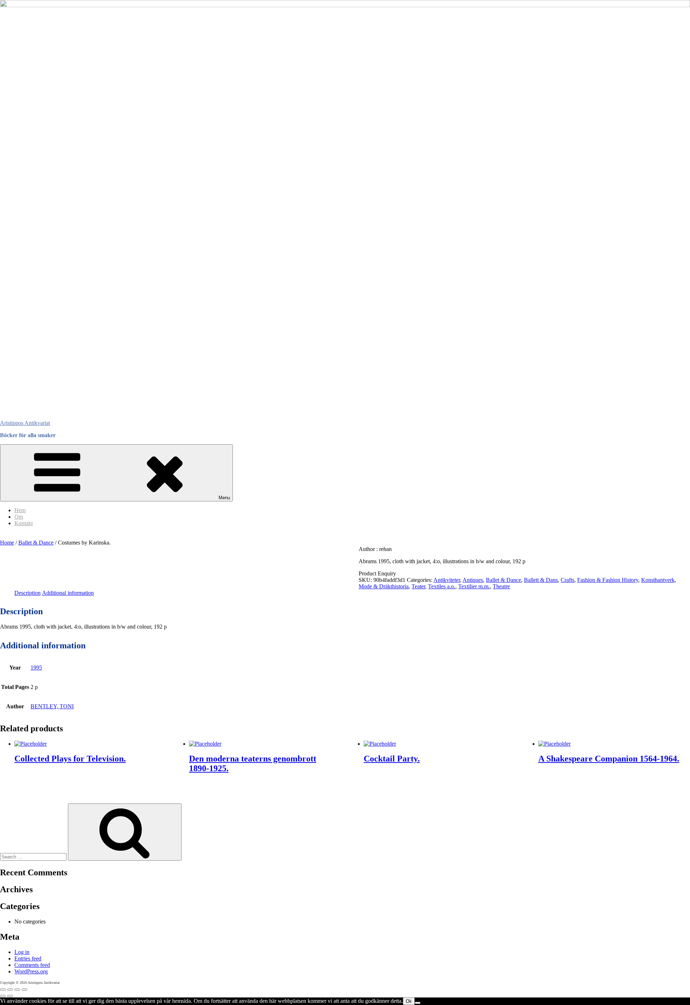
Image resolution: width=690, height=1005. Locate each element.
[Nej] (417, 1003)
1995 (36, 667)
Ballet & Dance (36, 542)
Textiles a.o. (441, 586)
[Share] (17, 989)
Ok (409, 1001)
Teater (418, 586)
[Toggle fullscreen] (10, 989)
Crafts (567, 580)
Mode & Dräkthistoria (384, 586)
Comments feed (32, 965)
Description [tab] (27, 593)
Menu (224, 497)
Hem (20, 510)
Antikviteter (446, 580)
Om (18, 517)
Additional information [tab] (68, 593)
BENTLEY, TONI (52, 706)
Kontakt (23, 523)
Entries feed (27, 958)
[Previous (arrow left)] (3, 996)
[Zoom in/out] (3, 989)
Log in (21, 952)
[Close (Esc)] (24, 989)
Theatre (501, 586)
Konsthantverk (658, 580)
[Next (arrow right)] (10, 996)
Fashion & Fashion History (607, 580)
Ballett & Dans (541, 580)
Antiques (473, 580)
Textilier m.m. (474, 586)
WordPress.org (31, 971)
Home (7, 542)
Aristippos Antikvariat (25, 423)
